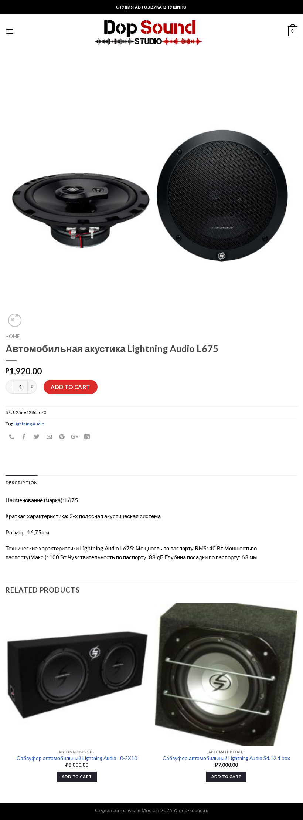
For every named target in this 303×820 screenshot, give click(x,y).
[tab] (22, 482)
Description (22, 482)
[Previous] (5, 702)
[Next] (297, 702)
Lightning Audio (29, 423)
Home (13, 336)
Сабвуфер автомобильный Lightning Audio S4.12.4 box (226, 758)
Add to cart (71, 387)
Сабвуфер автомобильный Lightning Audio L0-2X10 (77, 758)
